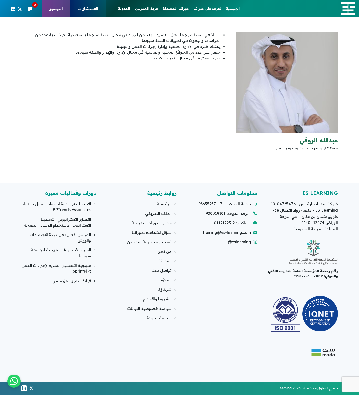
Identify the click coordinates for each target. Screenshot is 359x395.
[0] (30, 8)
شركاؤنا (165, 289)
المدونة (124, 8)
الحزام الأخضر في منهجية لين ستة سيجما (61, 252)
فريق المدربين (146, 8)
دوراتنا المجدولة (176, 8)
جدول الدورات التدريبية (152, 222)
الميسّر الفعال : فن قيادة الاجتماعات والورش (60, 237)
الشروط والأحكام (157, 298)
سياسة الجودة (159, 318)
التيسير (56, 8)
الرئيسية (233, 8)
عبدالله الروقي (318, 140)
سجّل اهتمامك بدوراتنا (152, 232)
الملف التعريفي (158, 213)
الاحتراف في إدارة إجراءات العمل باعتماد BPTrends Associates (56, 206)
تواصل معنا (162, 270)
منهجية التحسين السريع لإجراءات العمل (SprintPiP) (56, 268)
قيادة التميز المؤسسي (71, 280)
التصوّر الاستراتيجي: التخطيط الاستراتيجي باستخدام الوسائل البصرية (57, 222)
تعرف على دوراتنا (207, 8)
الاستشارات (87, 8)
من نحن (164, 251)
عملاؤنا (165, 279)
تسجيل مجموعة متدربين (149, 241)
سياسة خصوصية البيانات (149, 308)
